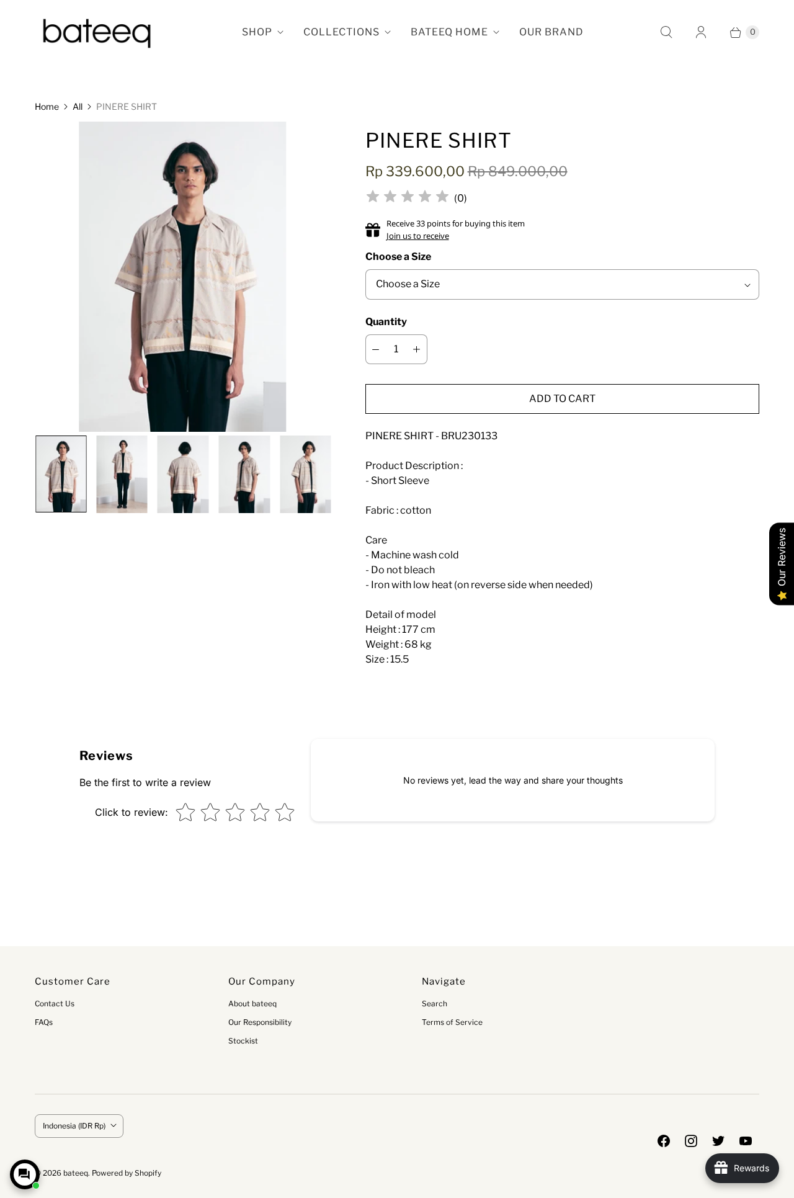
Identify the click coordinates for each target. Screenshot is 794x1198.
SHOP (257, 32)
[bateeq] (97, 32)
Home (47, 106)
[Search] (666, 32)
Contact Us (54, 1003)
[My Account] (701, 32)
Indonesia (74, 1125)
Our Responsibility (260, 1022)
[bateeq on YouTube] (745, 1141)
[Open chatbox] (25, 1174)
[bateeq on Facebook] (663, 1141)
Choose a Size (398, 256)
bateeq (75, 1173)
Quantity (386, 322)
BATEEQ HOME (449, 32)
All (78, 106)
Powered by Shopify (126, 1173)
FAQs (44, 1022)
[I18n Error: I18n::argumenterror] (60, 474)
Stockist (243, 1040)
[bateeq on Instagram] (691, 1141)
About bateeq (252, 1003)
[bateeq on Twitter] (718, 1141)
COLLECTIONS (341, 32)
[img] (407, 198)
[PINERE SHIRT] (182, 277)
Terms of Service (452, 1022)
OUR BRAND (551, 32)
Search (434, 1003)
